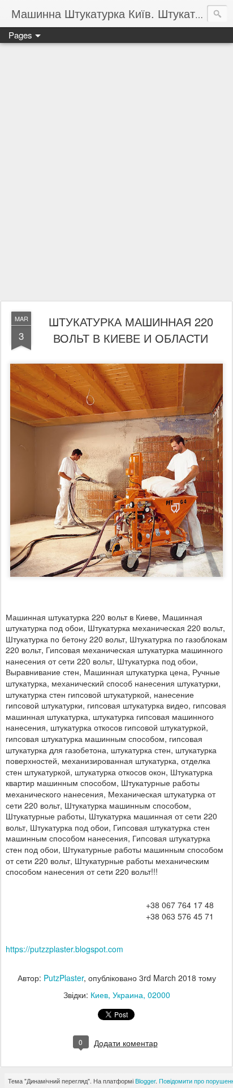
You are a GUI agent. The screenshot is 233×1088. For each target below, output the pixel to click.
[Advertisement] (116, 172)
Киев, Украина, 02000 (130, 994)
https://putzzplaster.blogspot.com (64, 949)
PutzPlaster (64, 977)
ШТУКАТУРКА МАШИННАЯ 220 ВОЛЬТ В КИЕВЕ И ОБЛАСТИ (131, 329)
